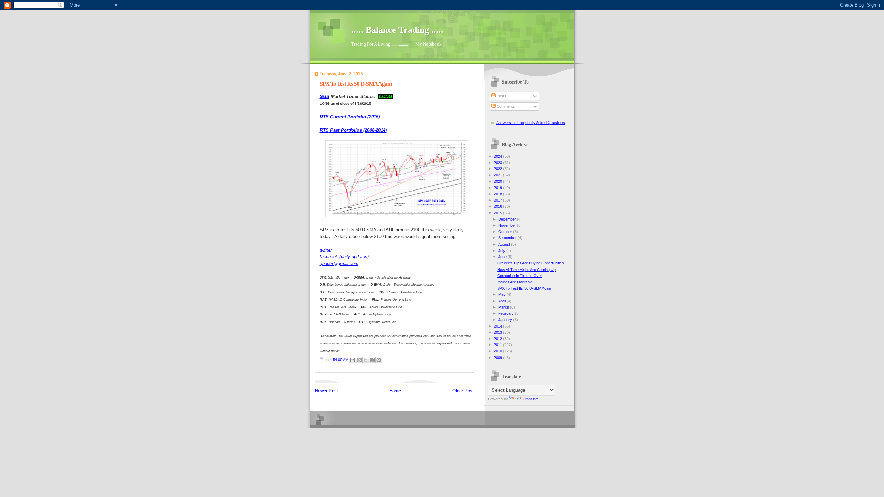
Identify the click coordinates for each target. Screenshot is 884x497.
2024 (498, 156)
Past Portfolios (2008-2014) (353, 130)
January (505, 320)
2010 (498, 351)
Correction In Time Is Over (519, 276)
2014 (498, 326)
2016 (498, 206)
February (506, 313)
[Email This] (352, 360)
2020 (498, 181)
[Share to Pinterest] (378, 360)
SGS (324, 96)
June (503, 257)
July (502, 250)
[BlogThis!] (359, 360)
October (505, 232)
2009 (498, 357)
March (504, 307)
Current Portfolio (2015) (350, 116)
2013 (498, 332)
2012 (498, 339)
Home (395, 390)
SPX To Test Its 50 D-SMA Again (524, 288)
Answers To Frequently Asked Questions (530, 122)
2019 (498, 188)
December (507, 219)
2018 (498, 194)
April (502, 301)
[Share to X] (365, 360)
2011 (498, 345)
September (508, 238)
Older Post (463, 390)
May (502, 294)
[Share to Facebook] (372, 360)
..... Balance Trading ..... (397, 30)
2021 (498, 175)
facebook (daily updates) (344, 256)
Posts (501, 96)
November (507, 225)
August (504, 244)
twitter (326, 250)
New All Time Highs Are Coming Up (526, 269)
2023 (498, 162)
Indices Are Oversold (514, 282)
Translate (531, 399)
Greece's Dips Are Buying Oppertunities (530, 263)
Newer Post (326, 390)
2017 (498, 200)
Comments (505, 106)
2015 (498, 213)
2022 (498, 169)
